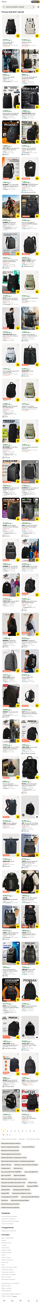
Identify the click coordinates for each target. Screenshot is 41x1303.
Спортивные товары (7, 1269)
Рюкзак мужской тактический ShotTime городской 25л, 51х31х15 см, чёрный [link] (11, 148)
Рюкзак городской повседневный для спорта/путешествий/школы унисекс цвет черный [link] (10, 784)
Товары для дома (6, 1252)
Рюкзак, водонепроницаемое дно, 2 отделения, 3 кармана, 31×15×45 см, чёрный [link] (10, 1044)
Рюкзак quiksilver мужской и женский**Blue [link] (11, 371)
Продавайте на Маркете (9, 1218)
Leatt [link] (23, 712)
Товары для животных (8, 1272)
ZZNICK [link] (24, 861)
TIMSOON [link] (24, 969)
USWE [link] (4, 823)
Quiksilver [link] (25, 371)
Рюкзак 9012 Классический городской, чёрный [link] (29, 567)
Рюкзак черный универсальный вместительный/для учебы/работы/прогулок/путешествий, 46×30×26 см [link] (10, 1117)
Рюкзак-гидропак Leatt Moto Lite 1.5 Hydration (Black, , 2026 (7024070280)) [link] (30, 712)
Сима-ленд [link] (25, 747)
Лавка (12, 1300)
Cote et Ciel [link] (25, 1043)
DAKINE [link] (5, 525)
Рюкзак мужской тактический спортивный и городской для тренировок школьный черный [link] (29, 114)
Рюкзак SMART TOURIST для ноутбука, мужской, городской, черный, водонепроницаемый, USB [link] (29, 260)
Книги (3, 1264)
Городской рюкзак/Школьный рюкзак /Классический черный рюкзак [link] (29, 1006)
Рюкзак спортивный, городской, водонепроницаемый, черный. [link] (9, 77)
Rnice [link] (23, 1006)
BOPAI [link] (4, 1006)
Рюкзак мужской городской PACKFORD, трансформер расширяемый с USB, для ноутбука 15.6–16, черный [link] (11, 114)
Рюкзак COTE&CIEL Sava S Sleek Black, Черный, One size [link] (29, 1044)
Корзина (29, 1300)
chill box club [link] (7, 334)
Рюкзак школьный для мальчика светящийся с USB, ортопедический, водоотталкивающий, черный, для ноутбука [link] (11, 298)
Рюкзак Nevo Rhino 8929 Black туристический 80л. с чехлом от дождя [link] (10, 447)
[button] (38, 7)
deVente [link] (5, 712)
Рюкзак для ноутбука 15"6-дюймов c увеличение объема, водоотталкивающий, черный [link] (10, 260)
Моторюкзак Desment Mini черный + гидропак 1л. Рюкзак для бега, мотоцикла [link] (10, 223)
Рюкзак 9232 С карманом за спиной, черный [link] (11, 601)
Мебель (4, 1240)
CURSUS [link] (24, 933)
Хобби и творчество (7, 1260)
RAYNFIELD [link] (6, 488)
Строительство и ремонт (9, 1274)
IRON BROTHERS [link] (26, 113)
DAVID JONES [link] (6, 677)
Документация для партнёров (10, 1221)
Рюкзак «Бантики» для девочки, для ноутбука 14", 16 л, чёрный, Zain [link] (30, 1081)
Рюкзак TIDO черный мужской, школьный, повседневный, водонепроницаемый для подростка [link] (29, 898)
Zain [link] (23, 1080)
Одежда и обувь (6, 1250)
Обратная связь (6, 1285)
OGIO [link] (23, 525)
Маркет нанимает (7, 1288)
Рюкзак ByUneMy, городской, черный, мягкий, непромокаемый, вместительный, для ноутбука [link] (11, 185)
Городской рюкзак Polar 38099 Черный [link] (29, 601)
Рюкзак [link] (27, 371)
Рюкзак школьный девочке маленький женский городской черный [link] (29, 77)
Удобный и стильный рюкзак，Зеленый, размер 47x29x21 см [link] (29, 406)
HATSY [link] (5, 298)
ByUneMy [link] (5, 184)
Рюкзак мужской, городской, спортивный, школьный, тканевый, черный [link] (29, 1117)
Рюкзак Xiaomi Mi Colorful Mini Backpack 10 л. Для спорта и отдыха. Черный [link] (10, 1081)
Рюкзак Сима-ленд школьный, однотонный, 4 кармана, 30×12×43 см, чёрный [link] (29, 748)
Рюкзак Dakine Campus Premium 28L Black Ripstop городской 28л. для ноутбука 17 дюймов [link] (10, 526)
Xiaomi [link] (5, 1080)
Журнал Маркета (6, 1290)
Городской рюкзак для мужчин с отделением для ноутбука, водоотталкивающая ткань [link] (29, 335)
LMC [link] (23, 823)
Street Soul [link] (25, 566)
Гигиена (4, 1245)
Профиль (37, 1300)
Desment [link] (5, 222)
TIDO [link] (23, 898)
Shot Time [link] (6, 148)
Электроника (5, 1247)
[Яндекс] (14, 1296)
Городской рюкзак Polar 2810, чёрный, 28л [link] (29, 784)
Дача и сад (5, 1262)
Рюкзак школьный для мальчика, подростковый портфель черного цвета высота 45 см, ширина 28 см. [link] (11, 970)
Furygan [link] (24, 184)
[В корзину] (18, 36)
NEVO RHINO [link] (6, 447)
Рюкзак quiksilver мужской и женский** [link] (30, 298)
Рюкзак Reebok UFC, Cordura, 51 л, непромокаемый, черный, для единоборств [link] (29, 677)
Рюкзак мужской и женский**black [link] (8, 42)
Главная (4, 1300)
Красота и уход (6, 1257)
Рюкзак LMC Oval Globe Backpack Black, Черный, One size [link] (30, 823)
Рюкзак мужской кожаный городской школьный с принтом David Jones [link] (9, 677)
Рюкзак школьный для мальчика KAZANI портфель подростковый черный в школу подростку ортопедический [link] (30, 223)
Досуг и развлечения (8, 1238)
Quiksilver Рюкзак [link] (27, 42)
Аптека (4, 1255)
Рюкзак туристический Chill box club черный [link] (11, 335)
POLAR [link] (5, 406)
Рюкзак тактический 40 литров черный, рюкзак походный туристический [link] (29, 148)
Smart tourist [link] (26, 260)
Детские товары (6, 1277)
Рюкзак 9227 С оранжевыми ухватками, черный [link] (11, 748)
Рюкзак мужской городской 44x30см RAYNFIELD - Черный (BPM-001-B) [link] (11, 488)
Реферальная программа (9, 1231)
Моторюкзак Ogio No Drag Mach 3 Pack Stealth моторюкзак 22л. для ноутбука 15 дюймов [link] (29, 526)
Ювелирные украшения (8, 1279)
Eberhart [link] (6, 640)
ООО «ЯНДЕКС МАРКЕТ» (13, 1294)
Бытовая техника (6, 1243)
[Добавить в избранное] (18, 16)
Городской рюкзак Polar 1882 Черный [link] (10, 406)
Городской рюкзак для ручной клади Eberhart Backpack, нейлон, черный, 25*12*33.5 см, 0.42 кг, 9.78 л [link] (29, 641)
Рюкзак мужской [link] (10, 712)
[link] (11, 1143)
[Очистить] (33, 7)
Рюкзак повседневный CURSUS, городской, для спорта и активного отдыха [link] (29, 933)
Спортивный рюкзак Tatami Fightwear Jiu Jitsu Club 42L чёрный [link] (11, 898)
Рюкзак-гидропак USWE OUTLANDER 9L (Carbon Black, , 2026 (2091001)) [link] (10, 823)
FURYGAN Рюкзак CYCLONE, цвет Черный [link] (30, 185)
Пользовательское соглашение (10, 1283)
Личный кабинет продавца (9, 1216)
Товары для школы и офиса (9, 1267)
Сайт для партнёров (7, 1223)
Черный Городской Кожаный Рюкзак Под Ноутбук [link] (29, 862)
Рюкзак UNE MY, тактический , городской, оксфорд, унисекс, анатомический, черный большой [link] (10, 567)
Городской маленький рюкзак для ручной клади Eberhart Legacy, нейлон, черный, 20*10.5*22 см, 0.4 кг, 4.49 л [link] (11, 641)
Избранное (20, 1300)
